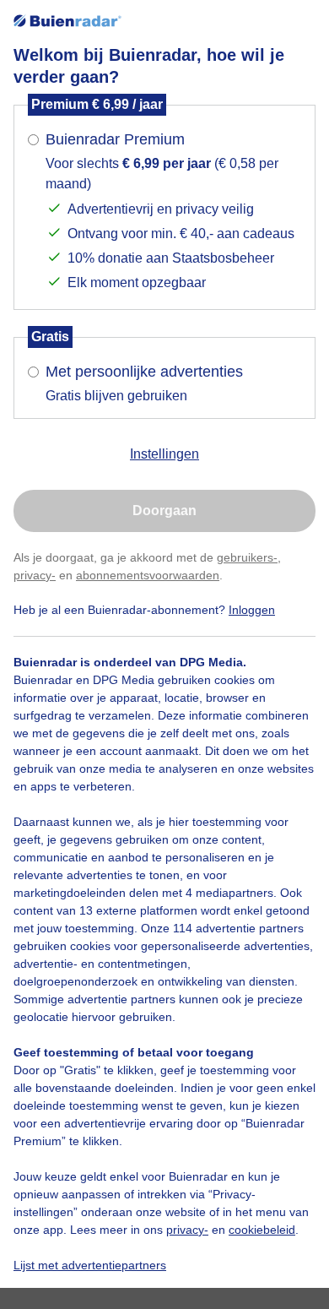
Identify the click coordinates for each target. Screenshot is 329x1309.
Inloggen (252, 609)
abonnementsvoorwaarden (147, 575)
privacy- (34, 575)
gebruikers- (247, 557)
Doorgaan (164, 510)
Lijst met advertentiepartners (89, 1265)
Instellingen (164, 454)
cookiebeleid (262, 1229)
